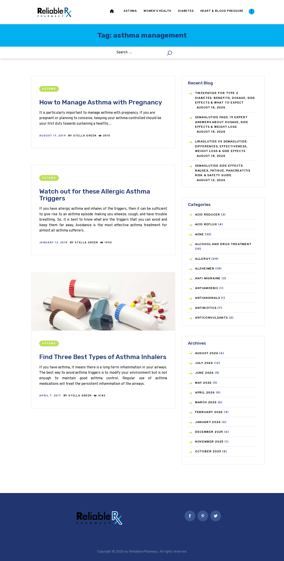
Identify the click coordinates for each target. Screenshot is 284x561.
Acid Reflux (206, 224)
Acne (199, 234)
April (205, 393)
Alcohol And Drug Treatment (223, 244)
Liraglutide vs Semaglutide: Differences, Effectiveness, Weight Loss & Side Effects (221, 146)
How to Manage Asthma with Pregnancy (100, 102)
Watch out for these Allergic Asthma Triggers (94, 195)
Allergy (203, 259)
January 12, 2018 (53, 242)
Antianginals (207, 298)
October (208, 451)
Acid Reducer (207, 215)
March (206, 402)
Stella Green (85, 136)
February (209, 412)
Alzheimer (204, 269)
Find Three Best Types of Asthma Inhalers (102, 356)
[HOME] (112, 12)
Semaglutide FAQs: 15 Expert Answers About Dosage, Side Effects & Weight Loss (221, 122)
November (209, 442)
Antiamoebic (207, 288)
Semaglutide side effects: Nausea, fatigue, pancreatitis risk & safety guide (222, 170)
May (203, 383)
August (206, 353)
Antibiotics (206, 308)
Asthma (49, 89)
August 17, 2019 (52, 136)
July (204, 363)
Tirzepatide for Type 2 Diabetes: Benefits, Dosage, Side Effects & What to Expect (225, 98)
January (208, 422)
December (209, 432)
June (204, 373)
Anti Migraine (208, 278)
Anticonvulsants (211, 318)
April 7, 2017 (50, 395)
